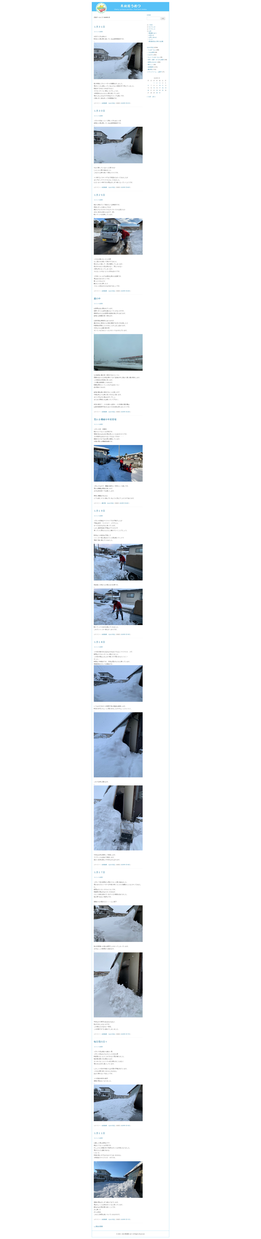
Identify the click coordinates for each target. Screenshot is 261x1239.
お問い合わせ (153, 37)
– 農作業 (149, 69)
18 (162, 88)
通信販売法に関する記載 (156, 41)
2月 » (154, 97)
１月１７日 (99, 872)
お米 (150, 31)
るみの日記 (111, 103)
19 (165, 88)
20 (148, 90)
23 (157, 90)
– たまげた (150, 55)
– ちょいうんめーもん (153, 57)
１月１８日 (99, 641)
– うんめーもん (151, 50)
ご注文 (151, 25)
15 (154, 88)
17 (159, 88)
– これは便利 (150, 52)
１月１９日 (99, 510)
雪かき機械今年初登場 (105, 419)
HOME (149, 15)
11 (162, 85)
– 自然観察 (150, 67)
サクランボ (152, 27)
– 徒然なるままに (152, 62)
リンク (151, 39)
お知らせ (151, 35)
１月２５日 (99, 194)
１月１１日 (99, 1133)
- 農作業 (103, 503)
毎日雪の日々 (100, 1041)
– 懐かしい (150, 64)
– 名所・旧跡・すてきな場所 (155, 60)
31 (159, 93)
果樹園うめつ (153, 33)
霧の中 (97, 298)
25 (162, 90)
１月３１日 (99, 26)
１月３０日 (99, 110)
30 (157, 93)
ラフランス (152, 29)
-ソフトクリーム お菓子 (154, 72)
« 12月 (149, 97)
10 (159, 85)
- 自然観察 (104, 103)
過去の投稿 (98, 1226)
